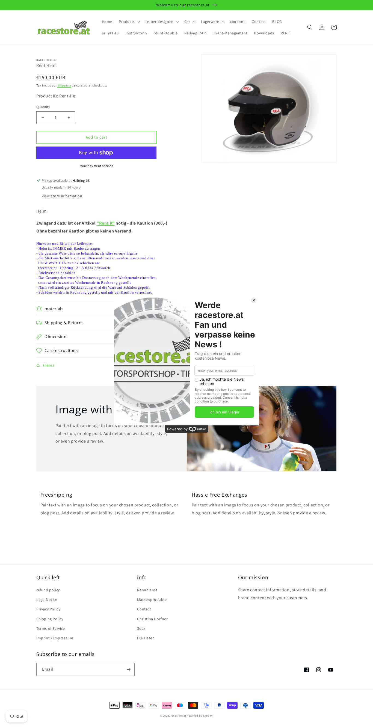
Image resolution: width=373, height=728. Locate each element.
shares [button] (48, 365)
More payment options (96, 166)
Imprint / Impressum (54, 637)
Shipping (64, 85)
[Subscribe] (128, 669)
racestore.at (178, 715)
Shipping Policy (49, 618)
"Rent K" (106, 223)
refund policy (48, 589)
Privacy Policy (48, 609)
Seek (141, 628)
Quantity (43, 107)
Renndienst (147, 589)
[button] (129, 21)
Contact (144, 609)
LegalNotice (46, 599)
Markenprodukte (152, 599)
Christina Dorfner (152, 618)
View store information (62, 195)
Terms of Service (50, 628)
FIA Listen (146, 637)
